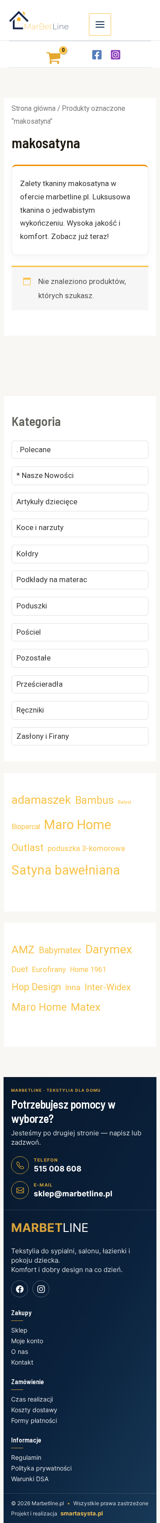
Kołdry (27, 553)
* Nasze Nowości (45, 475)
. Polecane (33, 449)
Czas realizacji (32, 1399)
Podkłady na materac (51, 579)
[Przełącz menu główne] (100, 24)
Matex (85, 1006)
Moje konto (27, 1341)
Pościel (28, 632)
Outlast (28, 847)
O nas (19, 1351)
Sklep (19, 1330)
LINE (49, 1228)
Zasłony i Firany (42, 736)
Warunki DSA (29, 1478)
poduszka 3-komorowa (86, 848)
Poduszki (31, 605)
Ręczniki (30, 709)
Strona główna (34, 108)
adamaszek (41, 799)
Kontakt (22, 1362)
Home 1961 (88, 969)
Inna (72, 987)
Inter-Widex (107, 987)
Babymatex (60, 950)
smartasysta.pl (81, 1513)
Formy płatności (34, 1420)
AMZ (23, 950)
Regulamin (26, 1457)
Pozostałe (33, 657)
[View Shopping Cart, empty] (45, 54)
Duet (20, 969)
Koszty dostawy (34, 1410)
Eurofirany (49, 969)
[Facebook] (97, 55)
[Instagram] (115, 55)
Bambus (94, 800)
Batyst (124, 802)
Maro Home (77, 824)
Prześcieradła (39, 684)
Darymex (108, 949)
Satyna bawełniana (66, 870)
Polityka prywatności (41, 1468)
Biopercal (26, 826)
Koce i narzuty (40, 527)
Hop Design (36, 986)
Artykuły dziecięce (46, 501)
